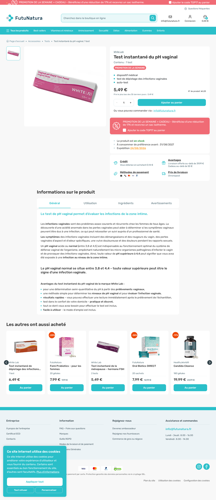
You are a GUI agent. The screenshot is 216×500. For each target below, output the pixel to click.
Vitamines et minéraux (62, 30)
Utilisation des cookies (169, 480)
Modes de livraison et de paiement (76, 444)
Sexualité (103, 30)
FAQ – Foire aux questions (72, 428)
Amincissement (86, 30)
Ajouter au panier (171, 102)
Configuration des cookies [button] (197, 480)
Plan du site (149, 480)
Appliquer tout (35, 481)
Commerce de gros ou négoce (127, 439)
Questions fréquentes (199, 8)
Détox (116, 30)
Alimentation (131, 30)
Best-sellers (40, 30)
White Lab (119, 52)
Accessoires (34, 41)
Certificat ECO (13, 433)
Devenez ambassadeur (124, 428)
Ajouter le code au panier (191, 2)
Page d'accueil (16, 41)
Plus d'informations (48, 471)
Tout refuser (20, 490)
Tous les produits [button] (19, 30)
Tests (47, 41)
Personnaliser (49, 490)
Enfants (161, 30)
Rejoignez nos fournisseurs (125, 433)
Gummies (147, 30)
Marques (63, 433)
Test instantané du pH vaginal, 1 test (72, 41)
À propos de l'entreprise (18, 428)
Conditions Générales (70, 449)
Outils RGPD (65, 439)
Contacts (10, 439)
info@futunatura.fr (165, 110)
